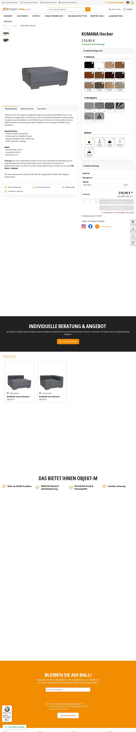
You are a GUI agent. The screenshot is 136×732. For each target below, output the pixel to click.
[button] (15, 727)
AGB (74, 706)
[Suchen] (87, 9)
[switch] (7, 719)
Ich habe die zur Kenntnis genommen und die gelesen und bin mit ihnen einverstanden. (69, 706)
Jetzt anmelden (68, 715)
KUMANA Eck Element (49, 396)
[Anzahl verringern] (83, 202)
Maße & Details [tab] (27, 109)
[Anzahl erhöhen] (96, 202)
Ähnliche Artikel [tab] (9, 356)
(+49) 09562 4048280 (115, 2)
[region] (39, 65)
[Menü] (10, 706)
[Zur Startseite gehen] (16, 9)
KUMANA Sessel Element (18, 396)
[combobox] (66, 9)
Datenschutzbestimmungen (70, 704)
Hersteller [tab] (42, 109)
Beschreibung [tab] (11, 109)
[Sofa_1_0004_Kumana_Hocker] (44, 64)
